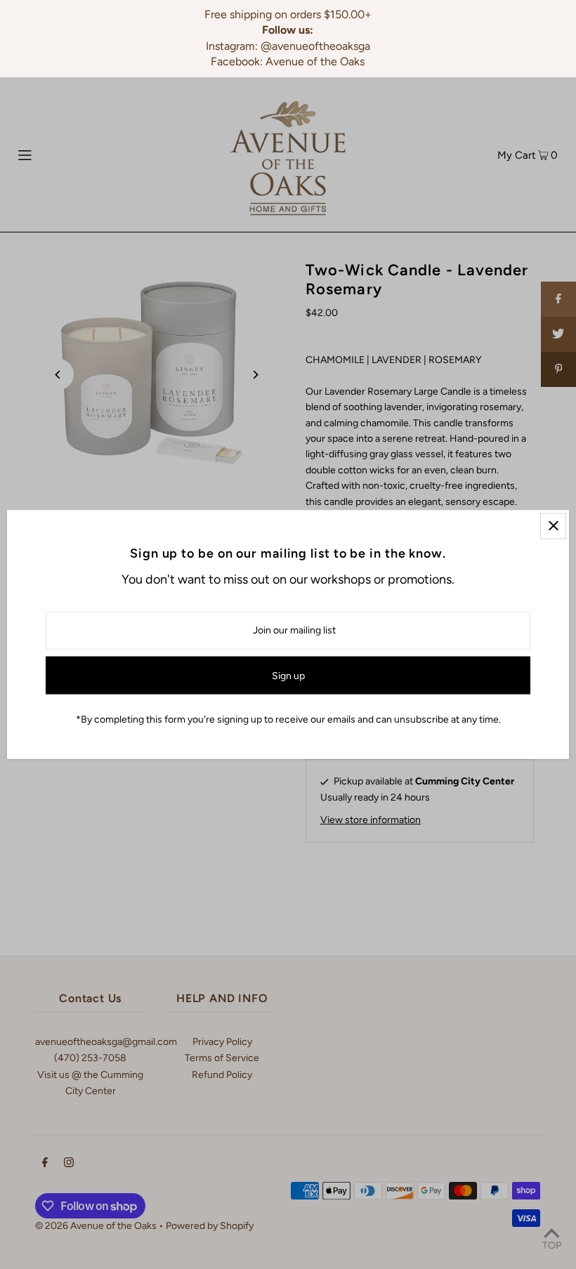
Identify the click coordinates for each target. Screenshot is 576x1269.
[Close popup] (553, 525)
